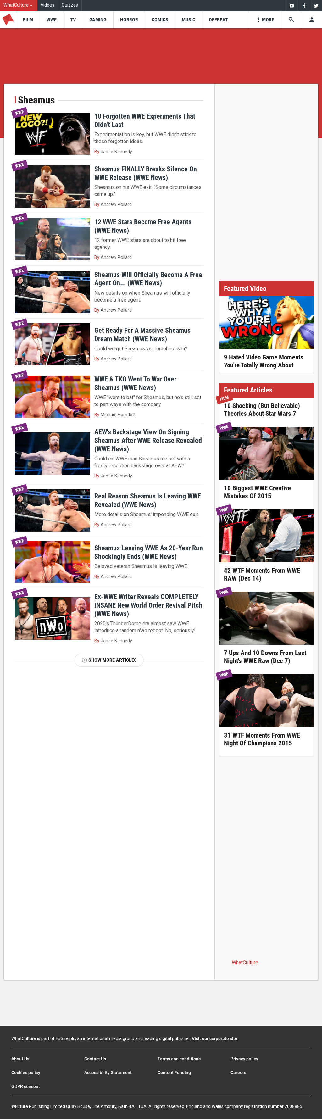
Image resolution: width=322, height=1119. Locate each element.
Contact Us (95, 1058)
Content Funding (174, 1072)
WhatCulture (245, 963)
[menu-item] (28, 19)
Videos (47, 5)
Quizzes (70, 5)
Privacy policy (244, 1058)
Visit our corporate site (214, 1038)
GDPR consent (25, 1086)
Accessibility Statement (108, 1072)
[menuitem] (18, 5)
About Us (20, 1058)
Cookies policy (25, 1072)
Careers (238, 1072)
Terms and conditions (179, 1058)
